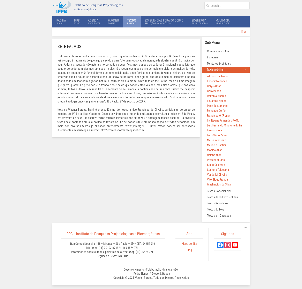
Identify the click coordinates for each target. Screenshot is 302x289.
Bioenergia (199, 22)
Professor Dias (216, 160)
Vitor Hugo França (217, 179)
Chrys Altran (214, 86)
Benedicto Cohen (217, 81)
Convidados (214, 91)
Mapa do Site (189, 243)
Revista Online (215, 69)
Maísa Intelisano (216, 140)
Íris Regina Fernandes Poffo (223, 120)
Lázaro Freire (214, 130)
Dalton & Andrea (216, 96)
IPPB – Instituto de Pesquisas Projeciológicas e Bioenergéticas (113, 234)
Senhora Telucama (218, 169)
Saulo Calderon (216, 164)
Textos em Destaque (219, 215)
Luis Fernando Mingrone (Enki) (224, 125)
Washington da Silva (219, 184)
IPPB (77, 22)
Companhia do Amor (219, 51)
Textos (132, 22)
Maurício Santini (216, 145)
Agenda (94, 22)
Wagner (113, 22)
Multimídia (223, 22)
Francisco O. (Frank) (218, 115)
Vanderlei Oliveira (217, 174)
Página (61, 22)
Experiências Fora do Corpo (164, 22)
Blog (244, 31)
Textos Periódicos (217, 203)
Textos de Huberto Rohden (222, 197)
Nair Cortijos (214, 155)
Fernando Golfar (216, 110)
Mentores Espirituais (219, 63)
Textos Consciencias (219, 191)
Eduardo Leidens (216, 100)
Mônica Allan (214, 150)
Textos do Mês (215, 209)
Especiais (212, 57)
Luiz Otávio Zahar (217, 135)
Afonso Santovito (217, 76)
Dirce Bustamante (217, 105)
